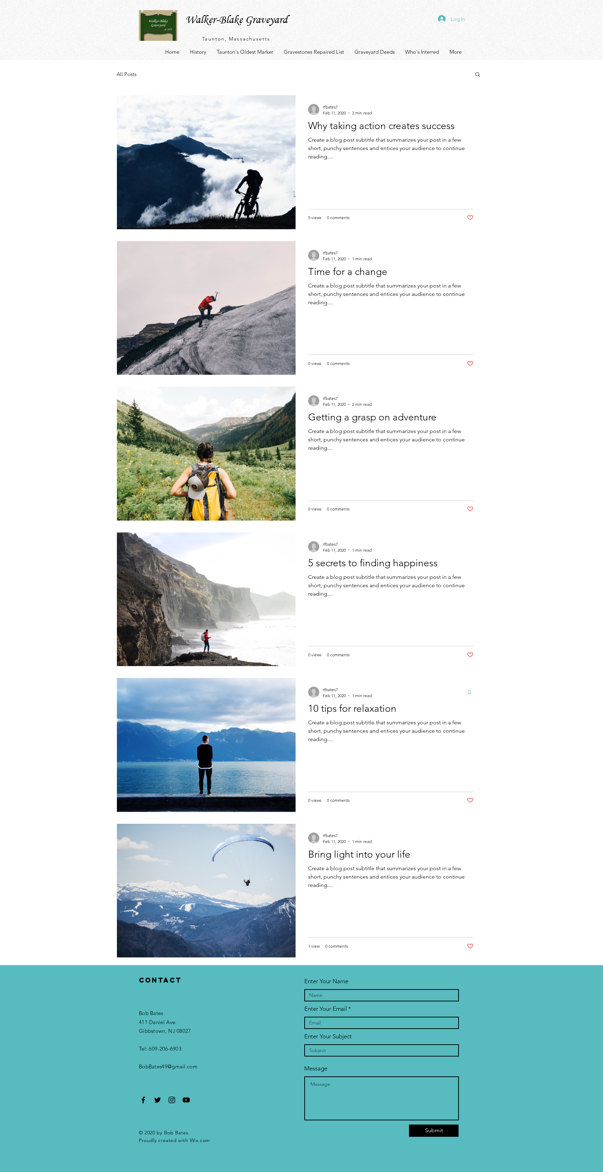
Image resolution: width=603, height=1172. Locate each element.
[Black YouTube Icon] (186, 1100)
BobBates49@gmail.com (168, 1066)
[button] (477, 75)
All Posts (126, 74)
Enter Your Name (326, 981)
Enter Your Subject (328, 1036)
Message (315, 1069)
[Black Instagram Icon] (172, 1100)
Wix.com (200, 1140)
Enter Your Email (325, 1009)
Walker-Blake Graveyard (236, 20)
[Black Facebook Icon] (143, 1100)
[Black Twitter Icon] (157, 1100)
